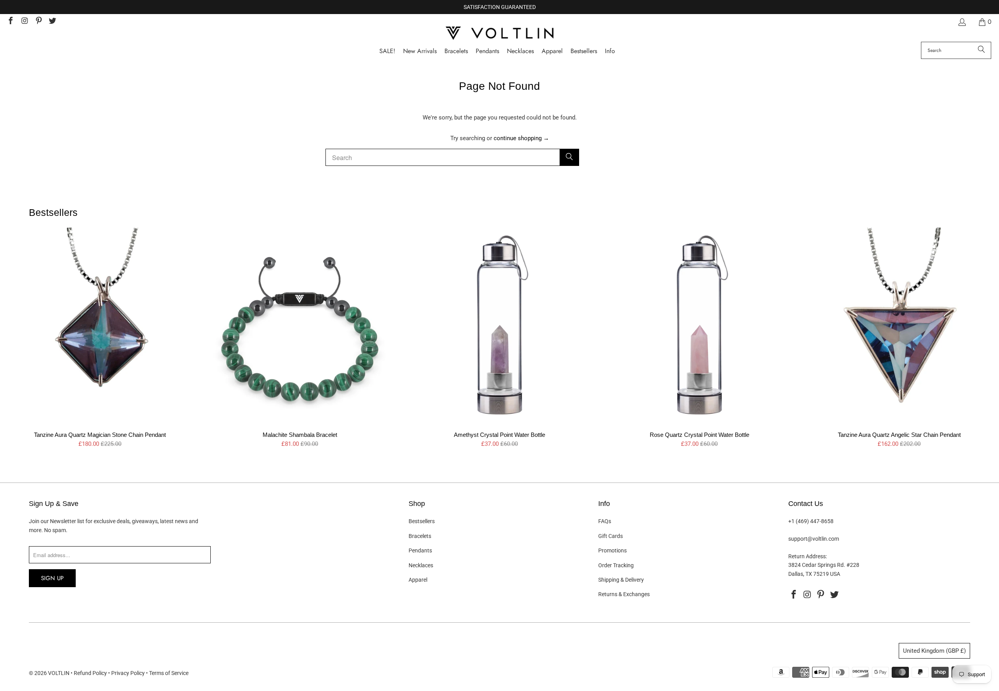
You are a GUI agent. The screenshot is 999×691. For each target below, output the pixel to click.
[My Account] (961, 22)
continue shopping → (521, 138)
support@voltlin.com (813, 539)
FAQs (604, 521)
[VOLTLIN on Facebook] (10, 21)
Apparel (418, 580)
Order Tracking (616, 565)
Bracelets (420, 536)
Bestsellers (422, 521)
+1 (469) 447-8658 (811, 521)
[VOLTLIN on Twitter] (52, 21)
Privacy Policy (128, 673)
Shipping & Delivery (621, 580)
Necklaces (421, 565)
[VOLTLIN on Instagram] (24, 21)
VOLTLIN (58, 673)
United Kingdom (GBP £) (934, 650)
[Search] (981, 50)
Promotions (612, 550)
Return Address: (807, 556)
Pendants (420, 550)
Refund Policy (90, 673)
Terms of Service (168, 673)
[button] (610, 51)
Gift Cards (610, 536)
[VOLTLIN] (499, 34)
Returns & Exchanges (624, 594)
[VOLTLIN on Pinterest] (38, 21)
